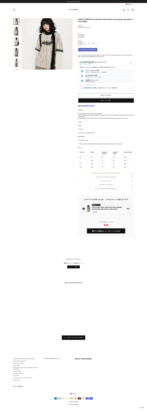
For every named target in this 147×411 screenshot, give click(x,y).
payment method (17, 371)
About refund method (18, 363)
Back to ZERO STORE (74, 337)
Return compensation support (106, 188)
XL (88, 43)
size (79, 40)
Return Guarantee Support (19, 361)
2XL (94, 43)
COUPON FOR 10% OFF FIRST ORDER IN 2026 (106, 173)
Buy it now (106, 100)
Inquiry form (16, 375)
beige (81, 35)
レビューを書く (73, 267)
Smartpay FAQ (16, 380)
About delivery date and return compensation (24, 358)
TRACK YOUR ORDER (83, 359)
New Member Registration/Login (52, 358)
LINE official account (18, 373)
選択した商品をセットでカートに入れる (106, 231)
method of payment (106, 184)
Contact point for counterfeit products (22, 377)
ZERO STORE (89, 106)
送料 (79, 27)
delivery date (106, 181)
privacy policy (16, 365)
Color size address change (106, 177)
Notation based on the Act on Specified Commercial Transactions (25, 368)
